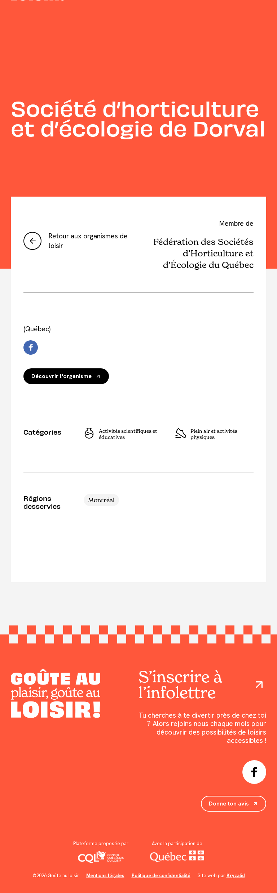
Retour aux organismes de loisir (88, 241)
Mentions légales (105, 875)
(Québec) (36, 328)
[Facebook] (30, 347)
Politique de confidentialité (161, 875)
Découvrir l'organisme (61, 376)
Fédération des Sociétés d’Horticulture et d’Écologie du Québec (203, 253)
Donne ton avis (229, 803)
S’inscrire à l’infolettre (180, 684)
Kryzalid (236, 875)
